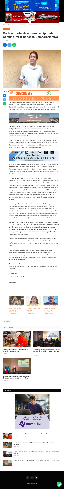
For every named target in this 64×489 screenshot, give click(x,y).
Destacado (7, 29)
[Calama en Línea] (32, 16)
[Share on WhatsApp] (14, 45)
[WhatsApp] (4, 103)
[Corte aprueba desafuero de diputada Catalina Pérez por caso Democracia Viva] (32, 69)
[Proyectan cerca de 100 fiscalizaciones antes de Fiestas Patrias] (17, 339)
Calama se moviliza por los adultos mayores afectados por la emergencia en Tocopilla (35, 443)
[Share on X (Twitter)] (9, 45)
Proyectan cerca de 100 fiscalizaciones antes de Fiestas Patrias (15, 350)
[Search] (59, 16)
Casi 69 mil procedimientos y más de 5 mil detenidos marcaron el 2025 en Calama (16, 377)
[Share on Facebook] (5, 45)
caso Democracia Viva (23, 109)
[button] (59, 484)
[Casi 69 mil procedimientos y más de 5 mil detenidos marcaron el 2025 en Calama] (17, 366)
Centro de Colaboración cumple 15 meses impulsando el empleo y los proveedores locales (46, 351)
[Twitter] (4, 99)
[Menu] (5, 16)
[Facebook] (4, 95)
